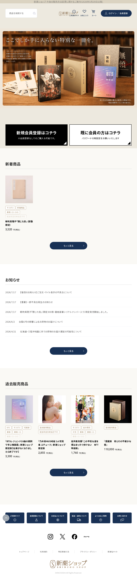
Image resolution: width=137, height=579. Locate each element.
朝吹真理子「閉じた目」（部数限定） (19, 223)
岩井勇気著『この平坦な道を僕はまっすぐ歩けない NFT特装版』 (84, 445)
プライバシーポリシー (88, 551)
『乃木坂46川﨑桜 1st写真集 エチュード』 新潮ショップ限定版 (51, 445)
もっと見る (69, 245)
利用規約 (43, 551)
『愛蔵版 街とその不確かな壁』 (117, 443)
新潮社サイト (113, 551)
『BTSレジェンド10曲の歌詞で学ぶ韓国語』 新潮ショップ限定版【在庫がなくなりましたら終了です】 (19, 446)
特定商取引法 (63, 551)
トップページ (24, 551)
